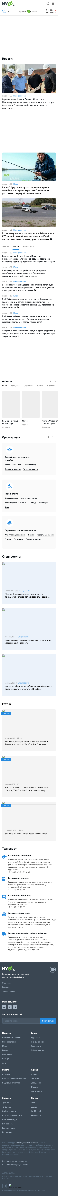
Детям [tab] (40, 385)
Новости (8, 59)
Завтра (34, 1107)
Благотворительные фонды (16, 502)
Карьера (6, 1074)
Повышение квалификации (14, 1078)
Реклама (6, 987)
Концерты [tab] (15, 385)
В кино (34, 1074)
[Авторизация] (47, 3)
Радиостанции (8, 1128)
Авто (4, 1063)
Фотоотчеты (36, 1091)
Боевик (25, 425)
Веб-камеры (7, 1123)
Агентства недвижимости (15, 535)
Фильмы (34, 1087)
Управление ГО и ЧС (13, 464)
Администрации (11, 498)
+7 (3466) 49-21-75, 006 (19, 872)
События (35, 1078)
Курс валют (36, 1037)
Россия (5, 1050)
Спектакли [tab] (28, 385)
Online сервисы (9, 1111)
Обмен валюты (37, 1050)
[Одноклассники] (10, 1007)
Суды (7, 507)
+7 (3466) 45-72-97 (16, 907)
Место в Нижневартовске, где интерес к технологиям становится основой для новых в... (27, 595)
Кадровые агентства (11, 1082)
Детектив (6, 427)
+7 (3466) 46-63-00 (16, 889)
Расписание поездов (18, 878)
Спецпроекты (11, 556)
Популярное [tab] (28, 246)
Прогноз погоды (9, 1119)
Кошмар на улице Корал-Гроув (10, 422)
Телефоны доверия (13, 469)
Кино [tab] (4, 385)
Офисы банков (37, 1042)
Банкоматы (36, 1046)
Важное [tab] (16, 246)
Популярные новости (11, 1037)
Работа (5, 1069)
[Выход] (53, 3)
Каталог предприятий (12, 1115)
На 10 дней (36, 1111)
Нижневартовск (19, 96)
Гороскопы (7, 1132)
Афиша (7, 381)
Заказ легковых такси (19, 913)
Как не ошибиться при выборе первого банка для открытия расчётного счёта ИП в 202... (28, 687)
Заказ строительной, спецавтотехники (27, 933)
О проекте (7, 983)
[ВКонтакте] (4, 1007)
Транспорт (9, 849)
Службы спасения (30, 469)
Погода (5, 1058)
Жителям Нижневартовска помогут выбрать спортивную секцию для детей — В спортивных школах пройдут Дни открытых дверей (28, 333)
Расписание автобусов (19, 895)
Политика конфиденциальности (15, 1164)
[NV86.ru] (9, 4)
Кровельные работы (45, 535)
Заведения (36, 1082)
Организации (11, 437)
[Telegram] (15, 1007)
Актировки (36, 1115)
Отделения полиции (29, 498)
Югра (15, 184)
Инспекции (43, 502)
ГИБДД (33, 502)
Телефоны (6, 1107)
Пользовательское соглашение (15, 1161)
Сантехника (18, 539)
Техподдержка (8, 991)
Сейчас (34, 1102)
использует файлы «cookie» (26, 1142)
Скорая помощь (30, 464)
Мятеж (25, 421)
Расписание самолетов (19, 855)
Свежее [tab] (5, 246)
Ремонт (8, 539)
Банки (34, 1033)
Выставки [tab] (51, 385)
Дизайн (31, 535)
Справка (6, 1098)
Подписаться (48, 1021)
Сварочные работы (33, 539)
